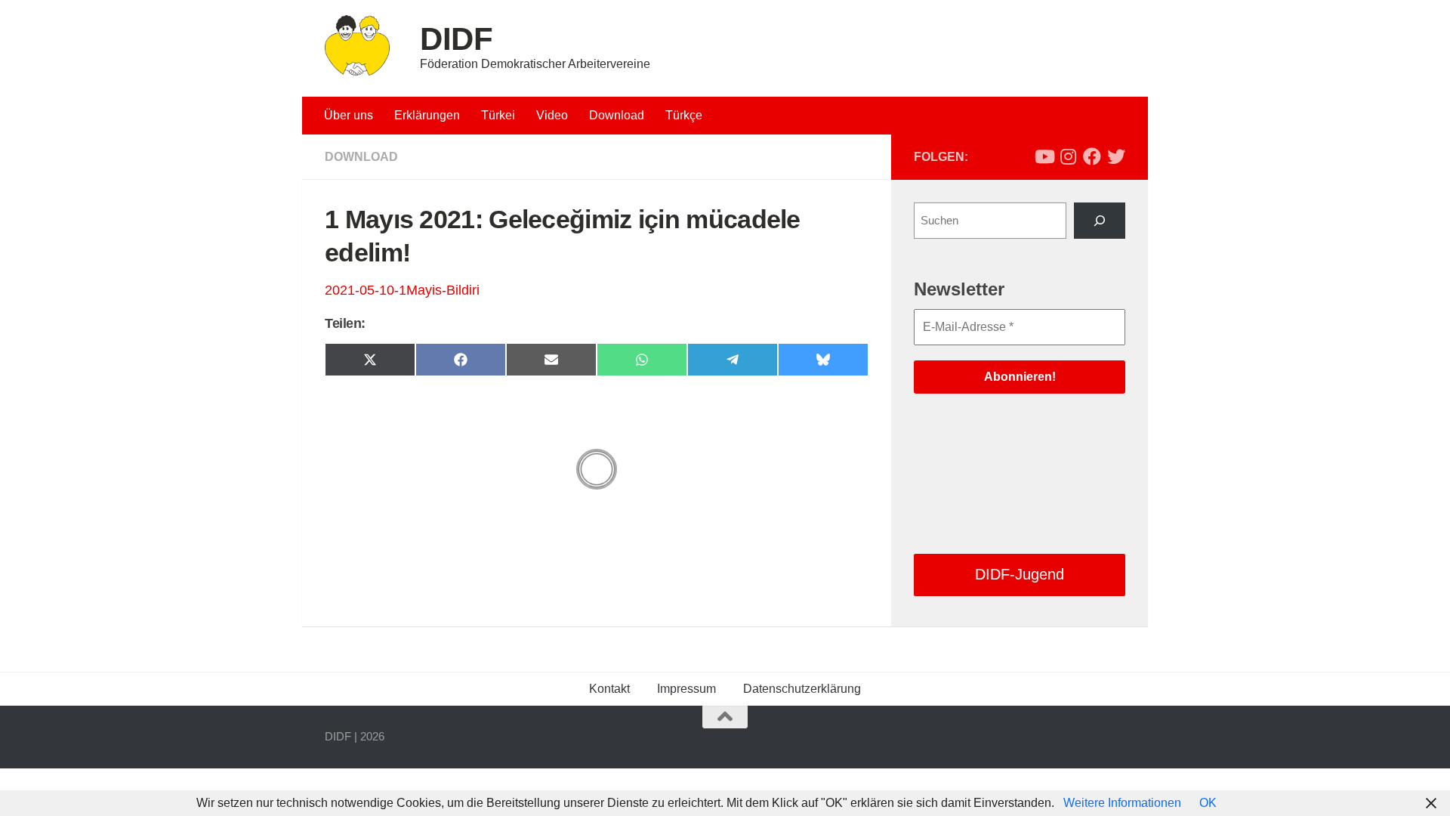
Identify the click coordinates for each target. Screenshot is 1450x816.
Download (616, 115)
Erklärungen (427, 115)
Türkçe (683, 115)
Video (552, 115)
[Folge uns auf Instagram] (1068, 156)
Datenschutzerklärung (802, 688)
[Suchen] (1099, 220)
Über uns (348, 115)
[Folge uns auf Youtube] (1044, 156)
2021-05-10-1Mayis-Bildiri (402, 290)
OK (1208, 802)
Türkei (498, 115)
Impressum (686, 688)
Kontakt (609, 688)
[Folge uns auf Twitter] (1116, 156)
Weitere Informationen (1122, 802)
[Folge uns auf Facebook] (1092, 156)
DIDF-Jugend (1019, 574)
